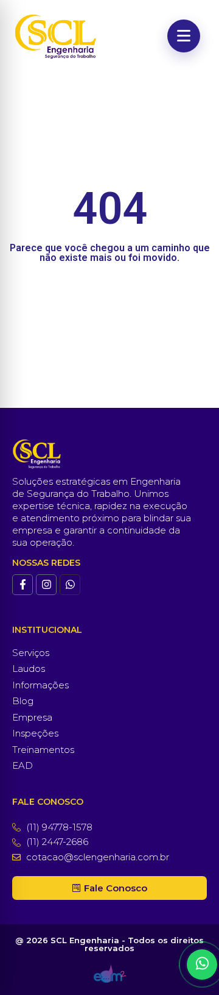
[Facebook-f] (22, 584)
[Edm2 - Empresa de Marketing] (110, 973)
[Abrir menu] (183, 36)
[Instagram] (46, 584)
